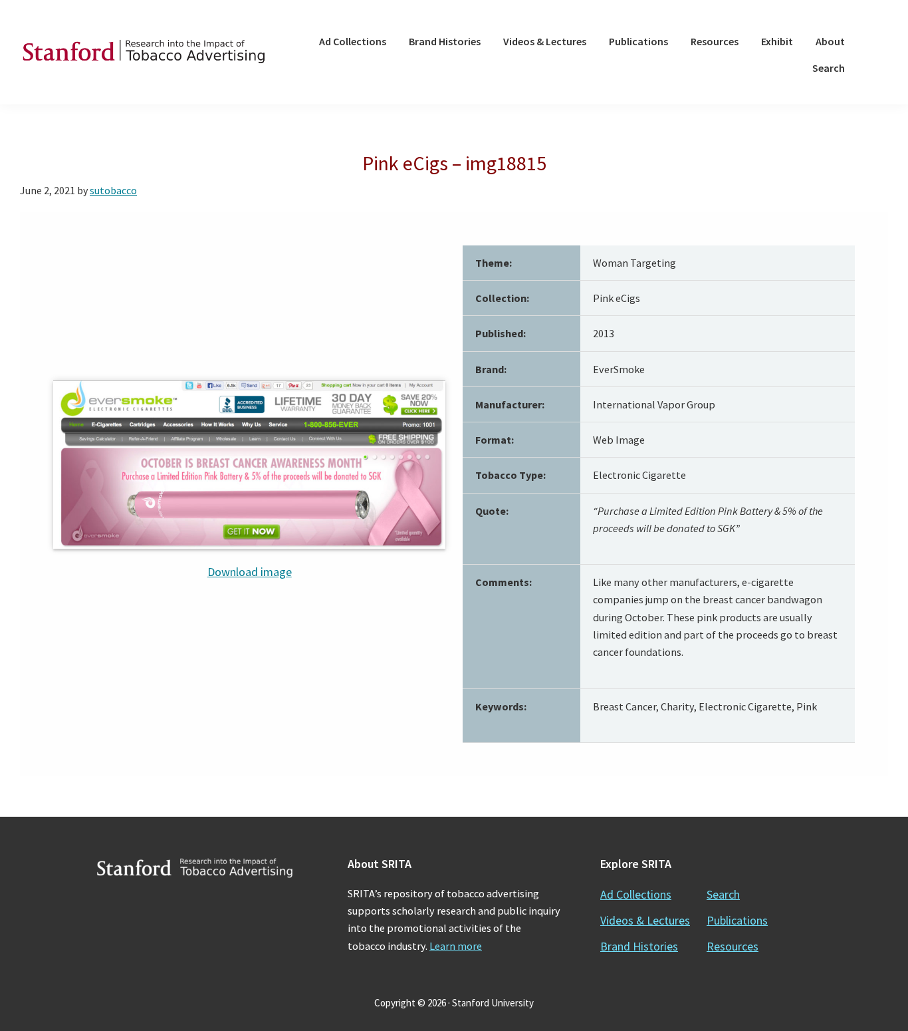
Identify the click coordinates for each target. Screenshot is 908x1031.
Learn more (455, 946)
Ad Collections (635, 894)
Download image (249, 571)
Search (723, 894)
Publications (737, 920)
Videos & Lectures (645, 920)
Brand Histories (639, 946)
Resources (732, 946)
